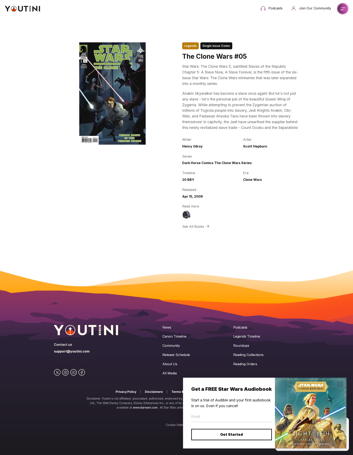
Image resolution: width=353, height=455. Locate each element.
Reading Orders (245, 364)
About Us (169, 364)
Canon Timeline (174, 336)
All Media (169, 373)
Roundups (241, 346)
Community (171, 346)
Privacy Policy (126, 391)
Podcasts (240, 327)
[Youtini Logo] (22, 9)
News (166, 327)
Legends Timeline (246, 336)
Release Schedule (176, 355)
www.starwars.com (145, 407)
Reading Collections (248, 355)
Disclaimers (154, 391)
